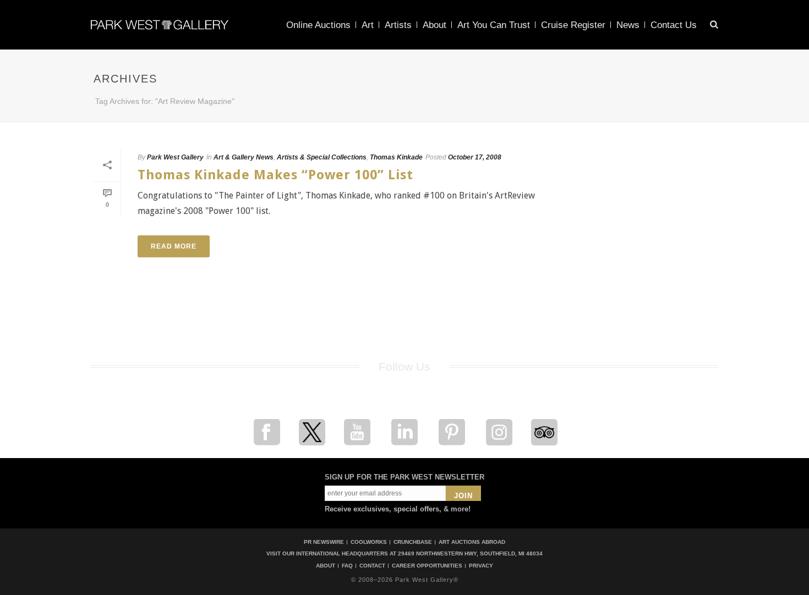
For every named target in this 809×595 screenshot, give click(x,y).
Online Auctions (318, 25)
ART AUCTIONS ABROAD (472, 542)
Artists (398, 25)
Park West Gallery (175, 157)
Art (368, 25)
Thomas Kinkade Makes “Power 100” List (275, 175)
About (434, 25)
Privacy (481, 566)
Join (463, 496)
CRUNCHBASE (412, 542)
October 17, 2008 (474, 157)
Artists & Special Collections (322, 157)
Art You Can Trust (493, 25)
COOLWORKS (369, 542)
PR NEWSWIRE (324, 542)
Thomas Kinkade (396, 157)
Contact (372, 566)
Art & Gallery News (244, 157)
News (627, 25)
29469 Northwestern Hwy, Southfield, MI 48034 (470, 553)
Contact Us (674, 25)
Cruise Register (573, 25)
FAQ (347, 566)
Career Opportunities (427, 566)
